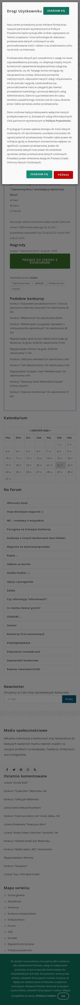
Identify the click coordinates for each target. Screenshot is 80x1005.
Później (63, 174)
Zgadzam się (56, 10)
